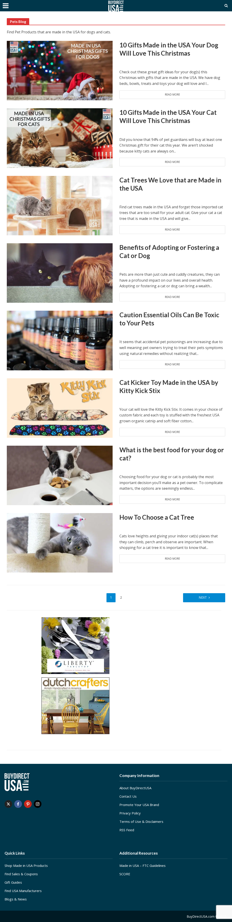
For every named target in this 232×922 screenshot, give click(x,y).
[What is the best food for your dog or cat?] (60, 474)
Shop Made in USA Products (26, 865)
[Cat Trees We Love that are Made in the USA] (60, 205)
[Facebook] (18, 804)
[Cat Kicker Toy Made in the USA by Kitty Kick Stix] (60, 407)
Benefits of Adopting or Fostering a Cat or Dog (169, 251)
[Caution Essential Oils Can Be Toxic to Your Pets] (60, 340)
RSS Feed (126, 830)
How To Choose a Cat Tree (156, 517)
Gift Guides (13, 882)
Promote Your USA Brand (139, 804)
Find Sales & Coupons (21, 874)
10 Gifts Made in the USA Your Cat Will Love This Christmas (168, 116)
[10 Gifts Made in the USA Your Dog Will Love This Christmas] (60, 70)
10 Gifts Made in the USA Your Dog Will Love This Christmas (168, 49)
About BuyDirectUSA (135, 788)
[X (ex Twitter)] (8, 804)
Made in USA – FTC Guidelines (142, 865)
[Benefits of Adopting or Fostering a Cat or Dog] (60, 272)
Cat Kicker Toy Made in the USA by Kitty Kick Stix (168, 386)
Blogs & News (16, 899)
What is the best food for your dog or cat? (171, 454)
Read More (172, 94)
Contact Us (128, 796)
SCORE (124, 874)
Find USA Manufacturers (23, 890)
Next (203, 597)
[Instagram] (37, 804)
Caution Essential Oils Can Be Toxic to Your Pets (169, 319)
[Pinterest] (28, 804)
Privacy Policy (130, 813)
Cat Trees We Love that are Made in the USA (170, 184)
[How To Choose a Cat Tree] (60, 542)
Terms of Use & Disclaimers (141, 821)
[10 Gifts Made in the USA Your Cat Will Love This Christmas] (60, 137)
